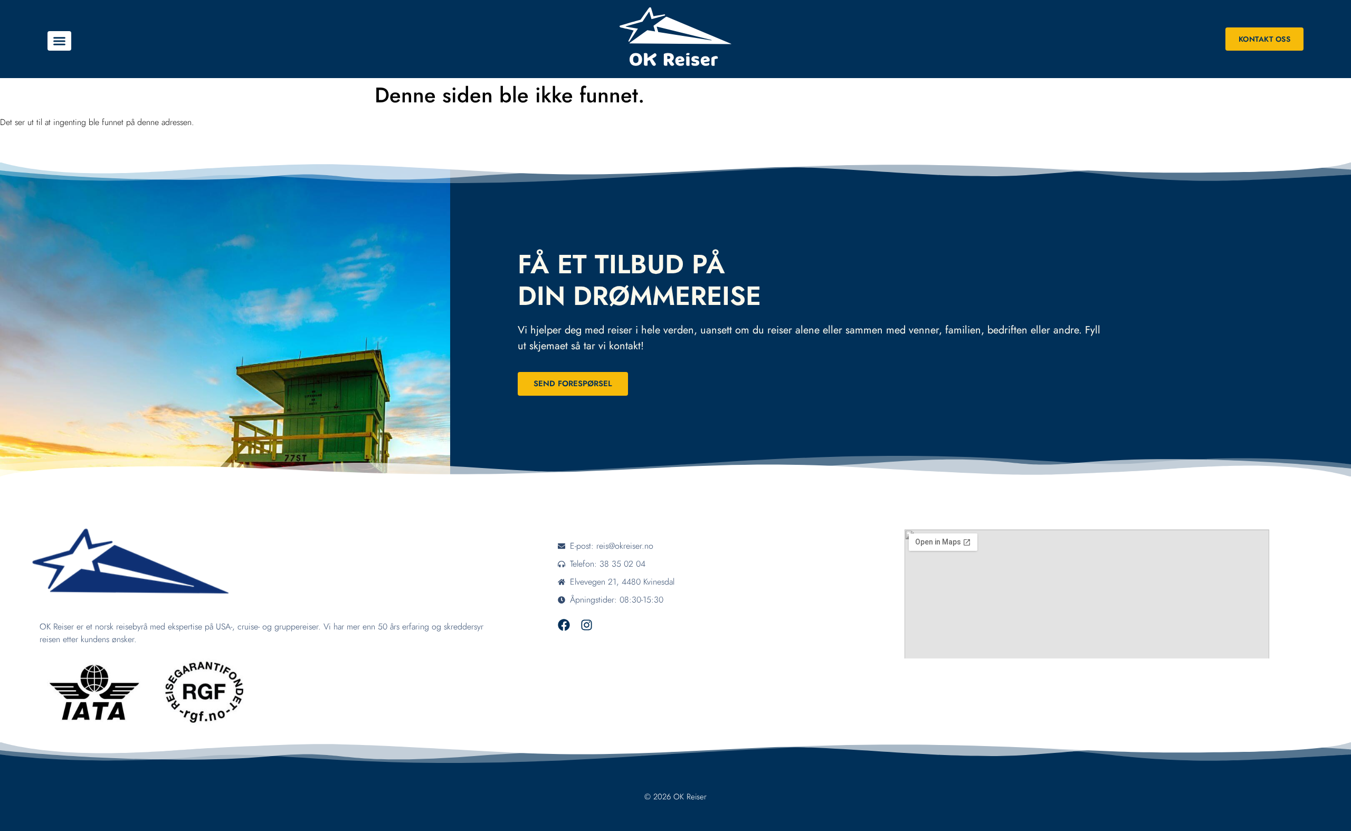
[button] (59, 41)
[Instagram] (587, 625)
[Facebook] (564, 625)
